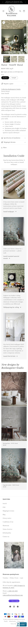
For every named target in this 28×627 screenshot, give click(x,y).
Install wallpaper (8, 211)
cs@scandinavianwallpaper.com (13, 595)
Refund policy (7, 533)
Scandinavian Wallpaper (13, 619)
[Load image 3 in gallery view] (21, 59)
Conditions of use (8, 522)
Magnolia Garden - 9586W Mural (11, 485)
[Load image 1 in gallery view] (6, 59)
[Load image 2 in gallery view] (14, 59)
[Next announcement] (25, 2)
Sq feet (5, 77)
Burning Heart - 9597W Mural (10, 443)
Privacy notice (7, 518)
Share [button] (5, 147)
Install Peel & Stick (9, 356)
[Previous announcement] (2, 2)
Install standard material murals (11, 257)
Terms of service (7, 529)
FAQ (4, 507)
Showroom (6, 525)
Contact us (6, 536)
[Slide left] (1, 59)
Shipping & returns (8, 511)
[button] (3, 11)
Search (5, 503)
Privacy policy (20, 621)
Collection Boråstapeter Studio (11, 89)
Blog (4, 514)
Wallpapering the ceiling (11, 307)
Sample (14, 77)
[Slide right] (26, 59)
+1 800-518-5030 (12, 591)
